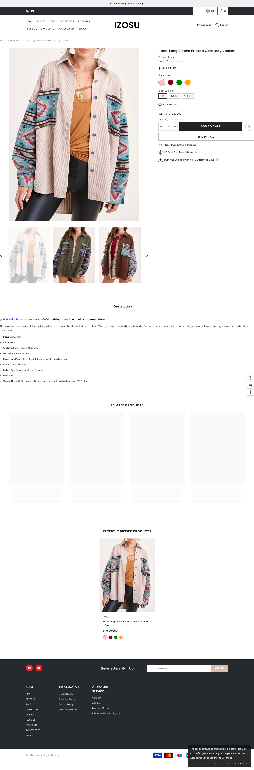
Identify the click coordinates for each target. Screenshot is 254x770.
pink (105, 637)
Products (15, 40)
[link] (223, 11)
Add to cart (211, 126)
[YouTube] (32, 11)
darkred (110, 637)
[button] (147, 255)
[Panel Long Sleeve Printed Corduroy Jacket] (127, 575)
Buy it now (206, 137)
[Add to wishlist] (249, 126)
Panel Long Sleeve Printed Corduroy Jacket (126, 623)
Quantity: (163, 119)
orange (121, 637)
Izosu (171, 57)
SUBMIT (219, 668)
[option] (74, 134)
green (116, 637)
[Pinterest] (27, 11)
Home (3, 40)
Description (123, 306)
